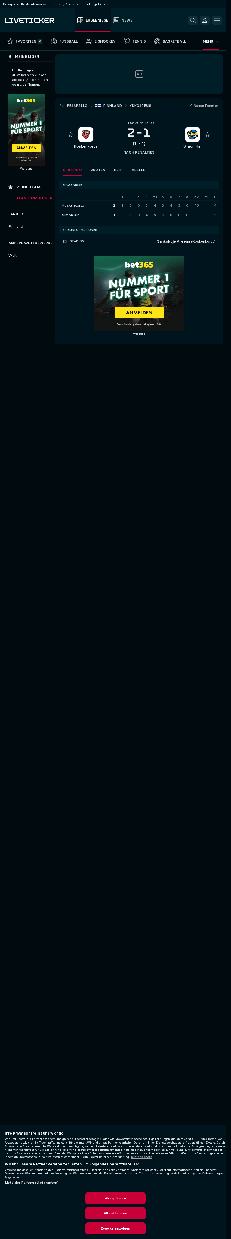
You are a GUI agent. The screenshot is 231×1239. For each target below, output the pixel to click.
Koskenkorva (86, 146)
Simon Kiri (192, 146)
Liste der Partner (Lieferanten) (32, 1182)
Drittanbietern (141, 1157)
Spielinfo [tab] (72, 170)
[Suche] (193, 20)
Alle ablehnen (115, 1213)
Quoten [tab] (97, 170)
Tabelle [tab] (137, 170)
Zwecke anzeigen (116, 1228)
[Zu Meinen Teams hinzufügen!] (70, 134)
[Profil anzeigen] (86, 134)
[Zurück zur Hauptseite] (38, 20)
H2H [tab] (117, 170)
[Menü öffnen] (217, 20)
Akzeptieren (115, 1198)
